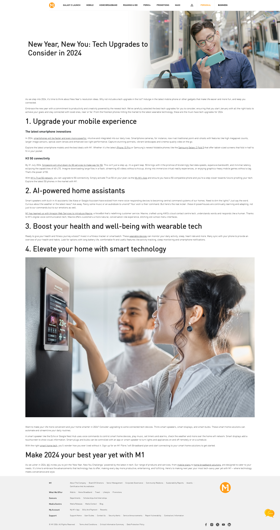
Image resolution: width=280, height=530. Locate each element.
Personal (206, 5)
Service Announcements (132, 516)
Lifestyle (106, 492)
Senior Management (115, 483)
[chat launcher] (269, 513)
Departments (75, 498)
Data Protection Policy (135, 524)
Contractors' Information (174, 516)
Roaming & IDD (130, 5)
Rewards (103, 510)
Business (223, 5)
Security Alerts (114, 516)
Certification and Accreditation (82, 486)
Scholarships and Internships (95, 498)
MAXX (177, 5)
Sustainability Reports (175, 483)
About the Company (78, 483)
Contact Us (101, 516)
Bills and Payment (89, 510)
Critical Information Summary (112, 524)
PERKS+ (147, 5)
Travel (97, 492)
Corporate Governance (134, 483)
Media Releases (76, 504)
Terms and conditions (88, 524)
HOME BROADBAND (108, 5)
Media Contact (91, 504)
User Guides (89, 516)
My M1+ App (74, 510)
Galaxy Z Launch (71, 5)
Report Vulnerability (153, 516)
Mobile (72, 492)
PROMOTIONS (163, 5)
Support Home (76, 516)
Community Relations (154, 483)
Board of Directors (96, 483)
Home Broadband (85, 492)
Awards (189, 483)
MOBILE (89, 5)
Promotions (117, 492)
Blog (101, 504)
